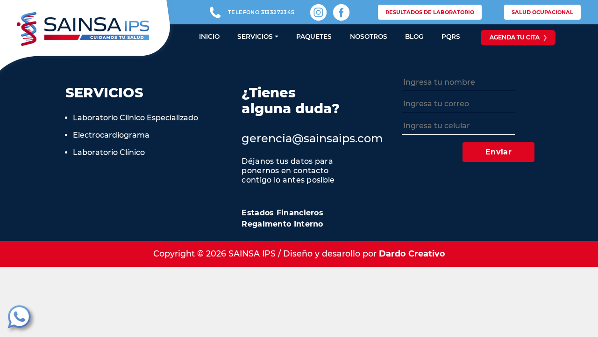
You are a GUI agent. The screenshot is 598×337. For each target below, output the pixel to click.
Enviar (498, 151)
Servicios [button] (255, 36)
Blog (414, 36)
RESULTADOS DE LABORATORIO (429, 12)
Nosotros (368, 36)
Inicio (209, 36)
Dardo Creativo (412, 253)
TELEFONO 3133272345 (261, 12)
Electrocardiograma (111, 135)
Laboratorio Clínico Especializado (135, 117)
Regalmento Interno (282, 224)
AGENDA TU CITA (515, 37)
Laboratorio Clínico (109, 152)
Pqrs (450, 36)
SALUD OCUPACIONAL (542, 12)
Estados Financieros (282, 212)
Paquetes (314, 36)
